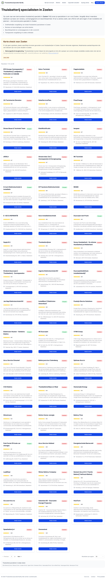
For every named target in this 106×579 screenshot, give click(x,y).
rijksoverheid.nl (53, 53)
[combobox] (100, 556)
